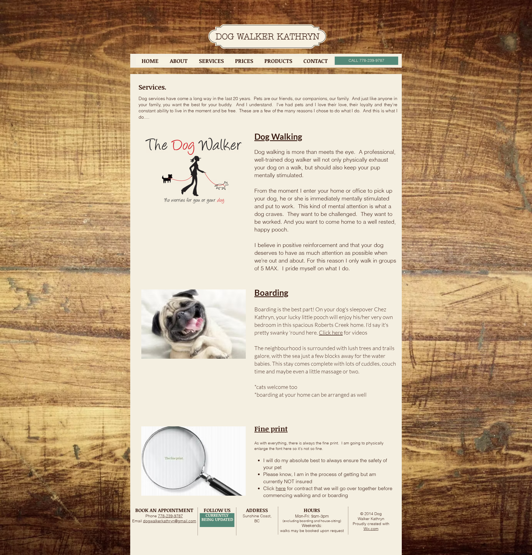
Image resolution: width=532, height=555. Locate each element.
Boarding (271, 292)
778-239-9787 (170, 515)
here (281, 488)
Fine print (271, 428)
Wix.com (371, 528)
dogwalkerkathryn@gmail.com (169, 520)
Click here (331, 332)
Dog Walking (278, 136)
